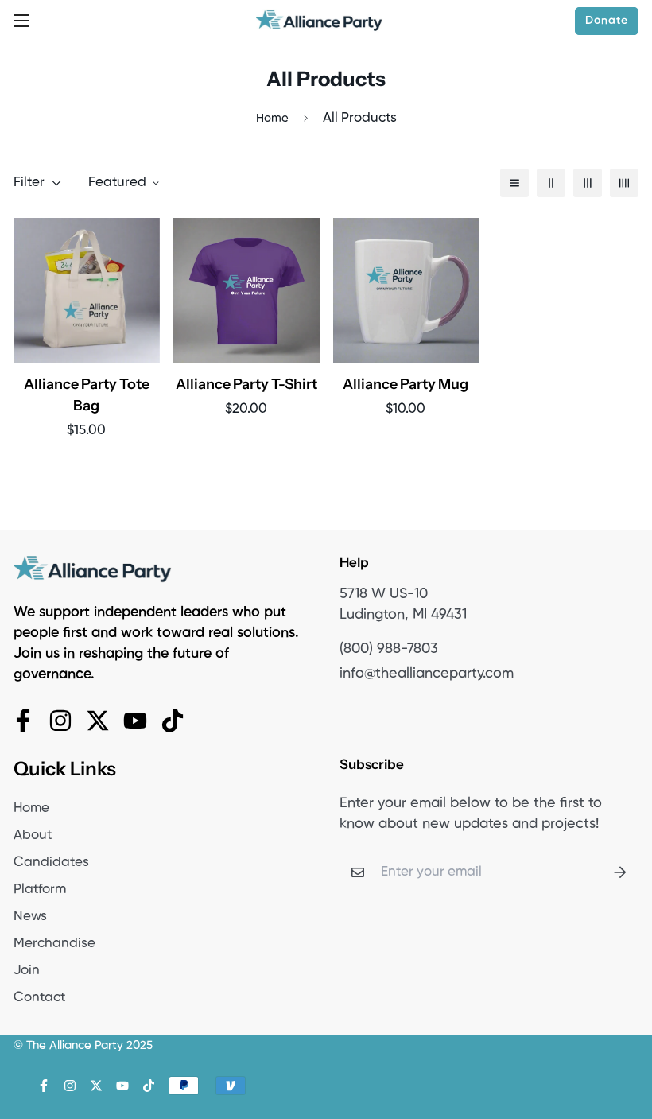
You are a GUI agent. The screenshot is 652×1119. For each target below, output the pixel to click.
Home (272, 118)
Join (27, 970)
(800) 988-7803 (389, 649)
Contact (39, 997)
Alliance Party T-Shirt (246, 384)
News (30, 916)
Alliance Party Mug (405, 384)
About (33, 835)
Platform (40, 889)
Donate (606, 20)
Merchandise (54, 943)
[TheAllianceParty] (319, 20)
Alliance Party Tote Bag (86, 394)
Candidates (51, 862)
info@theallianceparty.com (427, 673)
